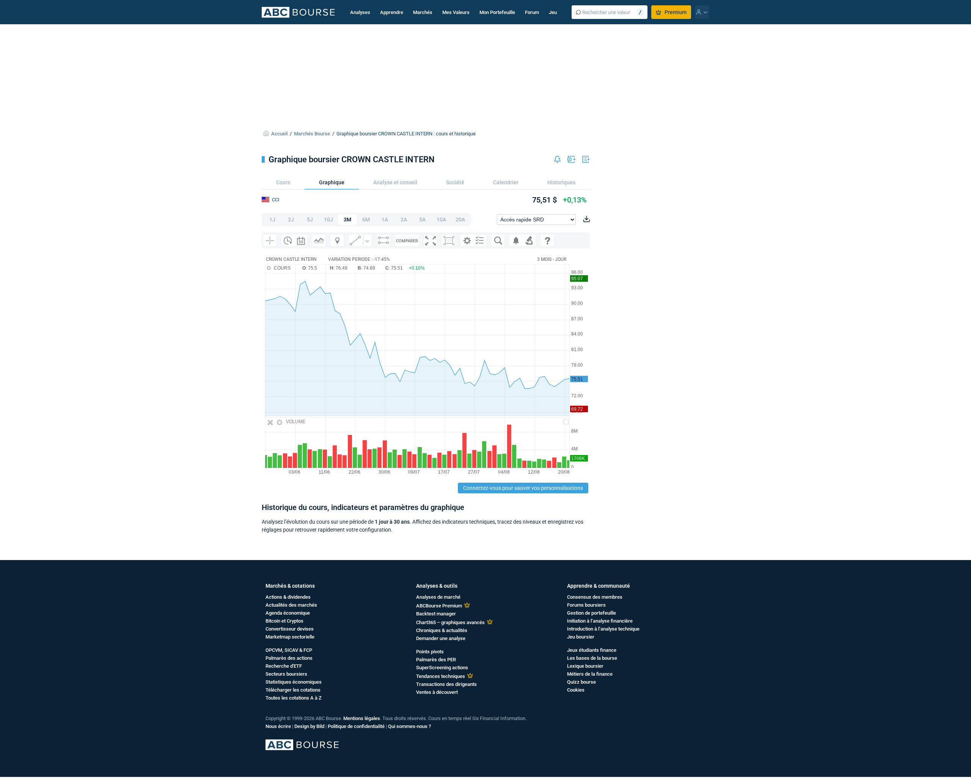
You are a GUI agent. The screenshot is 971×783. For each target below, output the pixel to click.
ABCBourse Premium (439, 606)
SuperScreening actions (442, 667)
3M (347, 220)
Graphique (331, 182)
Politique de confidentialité (356, 726)
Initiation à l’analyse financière (600, 621)
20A (460, 220)
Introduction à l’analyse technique (603, 629)
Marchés (422, 12)
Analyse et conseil (395, 182)
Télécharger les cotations (293, 690)
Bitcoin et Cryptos (284, 621)
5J (310, 220)
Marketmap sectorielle (290, 637)
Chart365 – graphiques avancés (450, 622)
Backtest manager (436, 614)
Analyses (360, 12)
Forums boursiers (586, 605)
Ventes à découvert (437, 692)
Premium (676, 12)
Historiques (561, 182)
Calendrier (505, 182)
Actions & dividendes (288, 597)
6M (366, 220)
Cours (283, 182)
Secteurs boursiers (286, 674)
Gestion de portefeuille (591, 613)
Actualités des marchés (291, 605)
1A (385, 220)
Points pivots (430, 651)
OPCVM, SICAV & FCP (289, 650)
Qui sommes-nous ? (409, 726)
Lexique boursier (585, 666)
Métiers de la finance (590, 674)
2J (291, 220)
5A (422, 220)
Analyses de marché (438, 597)
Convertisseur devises (290, 629)
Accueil (279, 134)
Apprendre (391, 12)
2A (404, 220)
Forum (532, 12)
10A (441, 220)
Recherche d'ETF (284, 666)
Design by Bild (309, 726)
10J (328, 220)
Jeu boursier (580, 637)
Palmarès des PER (436, 659)
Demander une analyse (440, 638)
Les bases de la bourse (592, 658)
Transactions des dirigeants (446, 684)
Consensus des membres (594, 597)
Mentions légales (361, 718)
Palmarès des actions (289, 658)
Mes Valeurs (456, 12)
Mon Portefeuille (497, 12)
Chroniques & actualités (441, 630)
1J (272, 220)
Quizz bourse (581, 682)
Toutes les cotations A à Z (294, 698)
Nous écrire (278, 726)
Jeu (553, 12)
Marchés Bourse (312, 134)
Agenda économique (288, 613)
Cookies (575, 690)
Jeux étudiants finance (591, 650)
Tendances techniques (440, 676)
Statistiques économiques (294, 682)
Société (455, 182)
